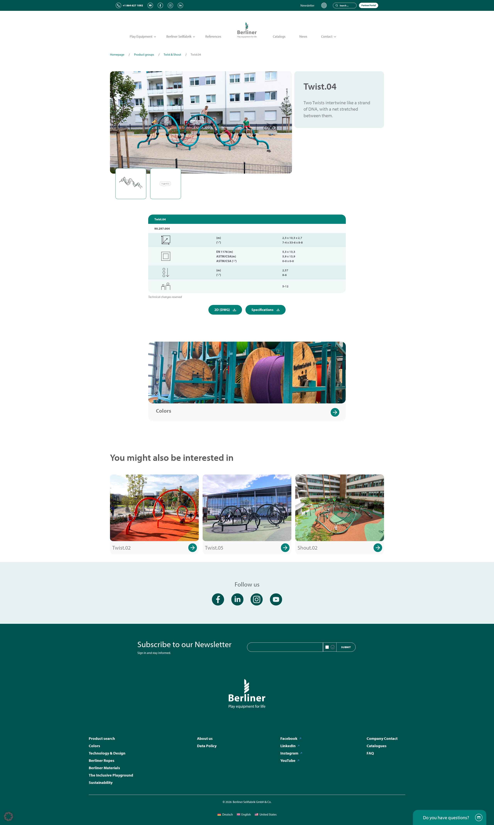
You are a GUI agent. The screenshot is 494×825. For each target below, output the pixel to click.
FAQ (370, 753)
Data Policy (207, 745)
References (213, 36)
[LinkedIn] (180, 5)
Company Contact (382, 738)
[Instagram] (170, 5)
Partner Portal (368, 5)
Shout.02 (307, 547)
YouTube (287, 760)
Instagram (289, 753)
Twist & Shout (172, 54)
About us (205, 738)
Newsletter (307, 5)
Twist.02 (121, 547)
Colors (163, 410)
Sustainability (101, 782)
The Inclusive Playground (111, 775)
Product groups (144, 54)
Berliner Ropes (101, 760)
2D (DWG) (222, 309)
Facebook (288, 738)
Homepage (117, 54)
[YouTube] (150, 5)
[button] (8, 816)
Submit (346, 647)
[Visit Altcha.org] (333, 647)
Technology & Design (107, 753)
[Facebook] (160, 5)
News (303, 36)
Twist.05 (214, 547)
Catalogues (377, 745)
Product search (102, 738)
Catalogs (279, 36)
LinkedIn (288, 745)
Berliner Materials (104, 767)
